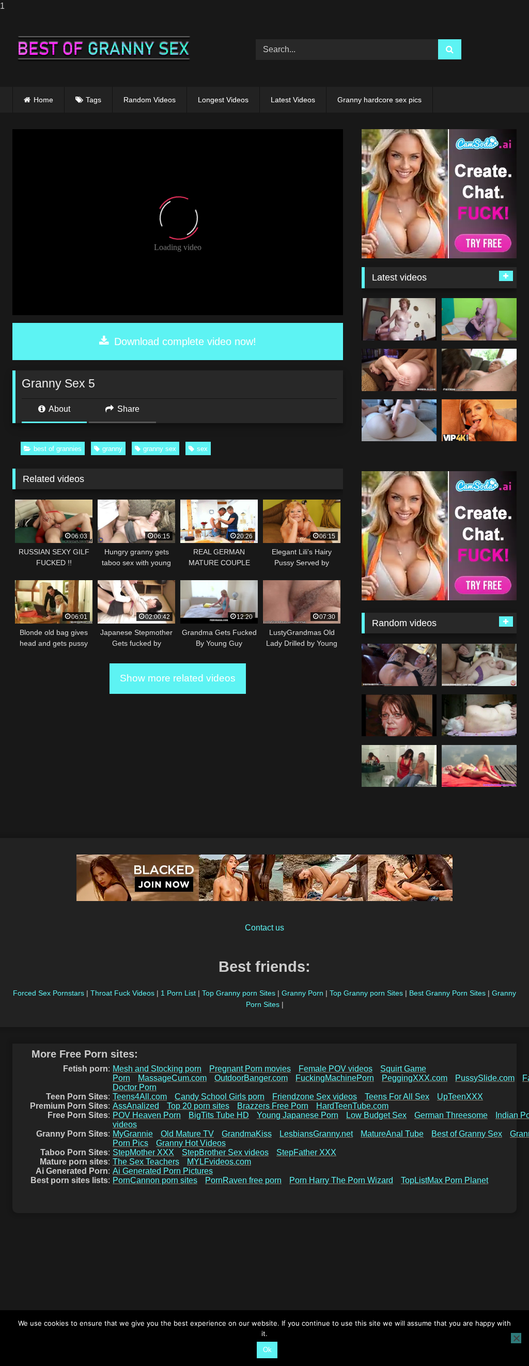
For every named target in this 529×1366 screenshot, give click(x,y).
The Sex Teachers (146, 1161)
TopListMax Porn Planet (444, 1180)
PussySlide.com (485, 1078)
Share (127, 409)
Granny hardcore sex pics (379, 100)
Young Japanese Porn (297, 1115)
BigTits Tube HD (219, 1115)
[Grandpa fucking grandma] (479, 715)
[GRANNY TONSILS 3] (399, 715)
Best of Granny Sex (466, 1133)
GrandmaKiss (247, 1133)
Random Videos (149, 100)
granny (112, 449)
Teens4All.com (140, 1096)
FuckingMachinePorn (334, 1078)
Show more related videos (178, 678)
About (58, 409)
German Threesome (451, 1115)
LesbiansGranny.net (316, 1133)
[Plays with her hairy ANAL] (399, 420)
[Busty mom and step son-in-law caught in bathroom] (399, 766)
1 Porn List (178, 993)
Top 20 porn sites (198, 1105)
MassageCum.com (172, 1078)
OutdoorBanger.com (251, 1078)
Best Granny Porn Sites (447, 993)
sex (202, 449)
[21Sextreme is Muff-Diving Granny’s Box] (479, 370)
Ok (267, 1350)
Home (43, 100)
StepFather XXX (306, 1152)
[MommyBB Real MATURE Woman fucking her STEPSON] (479, 665)
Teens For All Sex (397, 1096)
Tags (93, 100)
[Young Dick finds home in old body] (399, 370)
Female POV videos (335, 1068)
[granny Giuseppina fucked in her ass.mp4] (399, 319)
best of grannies (58, 449)
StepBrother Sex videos (225, 1152)
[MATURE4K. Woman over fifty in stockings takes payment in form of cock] (479, 420)
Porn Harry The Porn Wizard (341, 1180)
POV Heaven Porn (147, 1115)
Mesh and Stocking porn (157, 1068)
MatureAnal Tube (392, 1133)
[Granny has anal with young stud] (479, 766)
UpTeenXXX (460, 1096)
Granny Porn (302, 993)
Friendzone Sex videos (314, 1096)
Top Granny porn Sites (238, 993)
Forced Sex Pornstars (48, 993)
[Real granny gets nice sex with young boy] (479, 319)
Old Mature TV (187, 1133)
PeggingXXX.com (414, 1078)
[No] (516, 1338)
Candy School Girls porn (219, 1096)
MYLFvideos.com (219, 1161)
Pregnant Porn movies (250, 1068)
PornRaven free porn (243, 1180)
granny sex (159, 449)
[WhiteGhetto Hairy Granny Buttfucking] (399, 665)
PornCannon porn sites (155, 1180)
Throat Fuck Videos (122, 993)
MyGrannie (133, 1133)
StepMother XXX (143, 1152)
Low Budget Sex (376, 1115)
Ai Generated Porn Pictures (163, 1171)
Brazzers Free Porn (272, 1105)
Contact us (264, 927)
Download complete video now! (183, 341)
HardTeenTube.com (352, 1105)
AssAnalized (136, 1105)
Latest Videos (293, 100)
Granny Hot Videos (191, 1143)
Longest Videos (223, 100)
